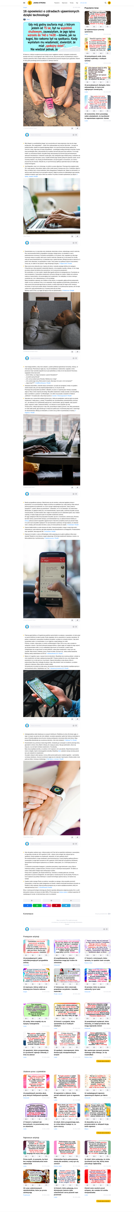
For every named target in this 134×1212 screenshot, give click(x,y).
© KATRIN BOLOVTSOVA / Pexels (30, 351)
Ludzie (86, 34)
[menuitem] (57, 3)
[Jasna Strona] (37, 3)
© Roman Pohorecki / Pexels (29, 620)
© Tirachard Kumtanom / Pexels (30, 128)
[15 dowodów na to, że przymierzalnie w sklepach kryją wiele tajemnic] (98, 1110)
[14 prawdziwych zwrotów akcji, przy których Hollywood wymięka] (36, 1082)
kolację (27, 520)
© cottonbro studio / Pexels (29, 487)
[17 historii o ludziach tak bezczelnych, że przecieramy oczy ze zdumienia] (36, 1110)
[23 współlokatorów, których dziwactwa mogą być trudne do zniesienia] (67, 947)
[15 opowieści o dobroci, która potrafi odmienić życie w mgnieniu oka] (67, 1082)
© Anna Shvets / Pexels (28, 837)
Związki (25, 7)
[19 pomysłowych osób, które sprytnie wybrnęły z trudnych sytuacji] (98, 45)
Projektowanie (26, 1195)
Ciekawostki (26, 965)
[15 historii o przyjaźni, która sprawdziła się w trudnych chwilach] (67, 1010)
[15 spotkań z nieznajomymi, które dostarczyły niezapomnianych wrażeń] (67, 1039)
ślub (59, 751)
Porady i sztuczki (58, 994)
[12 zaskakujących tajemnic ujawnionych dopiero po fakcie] (98, 1082)
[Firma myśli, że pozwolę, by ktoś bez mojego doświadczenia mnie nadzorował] (36, 1148)
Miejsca (86, 1129)
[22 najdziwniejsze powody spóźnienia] (98, 18)
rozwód (54, 395)
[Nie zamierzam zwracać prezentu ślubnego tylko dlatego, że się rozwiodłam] (98, 1039)
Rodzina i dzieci (88, 963)
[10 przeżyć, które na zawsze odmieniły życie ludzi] (98, 975)
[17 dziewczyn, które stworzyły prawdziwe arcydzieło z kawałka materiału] (67, 975)
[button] (32, 900)
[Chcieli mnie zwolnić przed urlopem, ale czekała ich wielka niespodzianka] (98, 1176)
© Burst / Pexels (26, 236)
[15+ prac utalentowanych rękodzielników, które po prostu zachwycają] (36, 1176)
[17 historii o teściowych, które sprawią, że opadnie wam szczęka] (98, 947)
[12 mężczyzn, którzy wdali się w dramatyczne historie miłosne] (36, 975)
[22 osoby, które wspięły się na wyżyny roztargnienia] (36, 1010)
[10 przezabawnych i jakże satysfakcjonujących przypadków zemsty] (36, 947)
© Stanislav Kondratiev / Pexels (30, 718)
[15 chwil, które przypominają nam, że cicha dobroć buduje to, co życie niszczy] (67, 1110)
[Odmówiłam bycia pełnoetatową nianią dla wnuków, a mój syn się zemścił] (67, 1148)
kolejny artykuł (63, 892)
